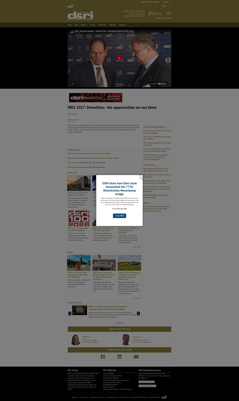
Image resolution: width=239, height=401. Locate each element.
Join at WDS (119, 216)
